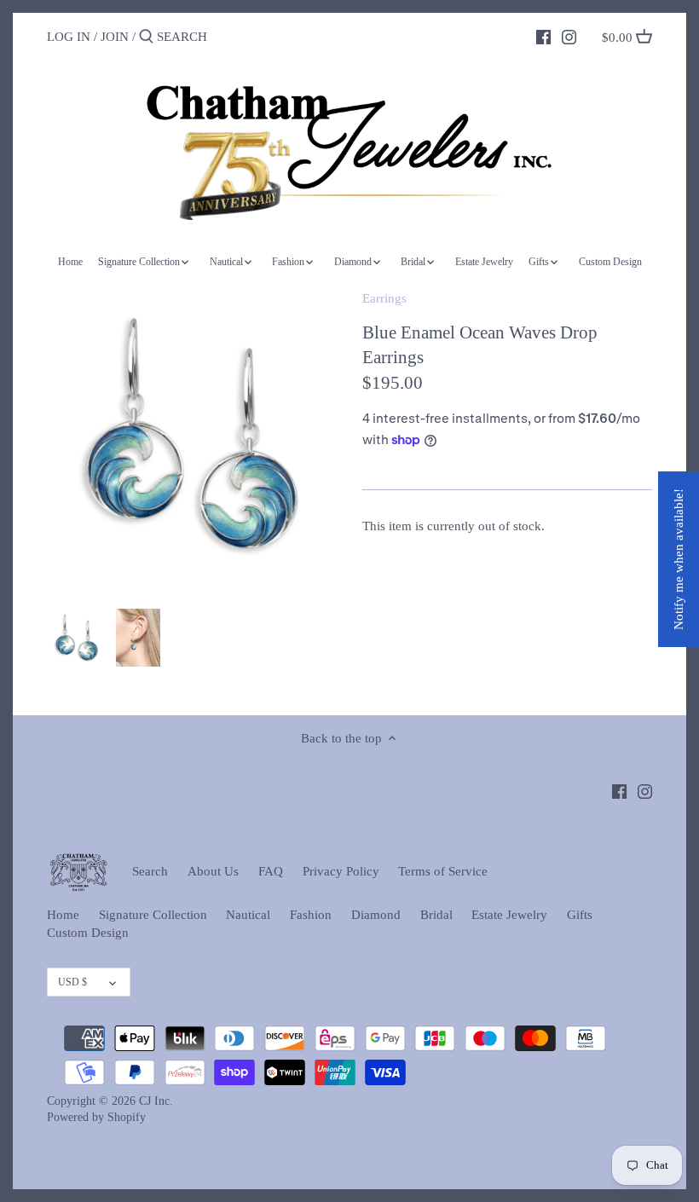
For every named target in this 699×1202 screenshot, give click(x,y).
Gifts (579, 915)
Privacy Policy (341, 871)
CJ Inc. (156, 1101)
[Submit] (146, 37)
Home (63, 915)
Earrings (384, 298)
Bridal (436, 915)
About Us (213, 871)
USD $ (72, 982)
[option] (77, 637)
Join (115, 36)
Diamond (376, 915)
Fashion (311, 915)
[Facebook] (543, 36)
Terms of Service (443, 871)
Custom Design (88, 932)
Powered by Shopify (96, 1117)
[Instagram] (569, 36)
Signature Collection (153, 915)
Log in (68, 36)
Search (150, 871)
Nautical (248, 915)
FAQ (270, 871)
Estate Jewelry (509, 915)
